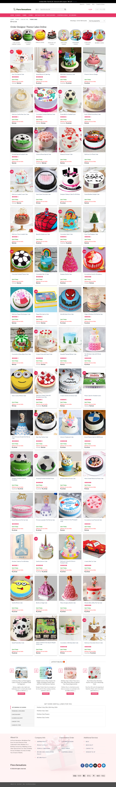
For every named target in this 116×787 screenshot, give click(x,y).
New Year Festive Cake (42, 437)
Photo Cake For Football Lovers (92, 395)
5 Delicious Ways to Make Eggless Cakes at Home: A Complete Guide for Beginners (21, 682)
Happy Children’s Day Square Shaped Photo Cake (46, 643)
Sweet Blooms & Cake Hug (43, 74)
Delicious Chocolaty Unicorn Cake (93, 642)
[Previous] (10, 683)
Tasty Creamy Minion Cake (19, 395)
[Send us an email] (95, 765)
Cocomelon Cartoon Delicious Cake (45, 114)
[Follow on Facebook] (82, 765)
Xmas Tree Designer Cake (91, 234)
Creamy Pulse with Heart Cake (44, 354)
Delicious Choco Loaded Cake (20, 234)
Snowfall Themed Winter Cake (68, 354)
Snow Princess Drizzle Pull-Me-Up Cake (21, 437)
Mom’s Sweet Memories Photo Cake (93, 478)
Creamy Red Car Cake (90, 561)
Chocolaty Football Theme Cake (20, 274)
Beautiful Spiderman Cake (43, 234)
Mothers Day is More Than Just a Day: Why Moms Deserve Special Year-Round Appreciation (70, 682)
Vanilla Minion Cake (17, 603)
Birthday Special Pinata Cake (67, 478)
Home (12, 15)
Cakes (24, 15)
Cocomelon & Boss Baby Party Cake (21, 354)
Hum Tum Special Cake (18, 74)
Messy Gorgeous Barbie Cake (68, 603)
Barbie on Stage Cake (41, 603)
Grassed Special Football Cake (20, 154)
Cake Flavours (50, 15)
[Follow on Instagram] (87, 765)
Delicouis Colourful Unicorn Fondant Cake (67, 562)
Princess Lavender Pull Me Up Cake (45, 520)
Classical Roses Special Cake (43, 154)
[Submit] (65, 9)
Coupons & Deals (100, 4)
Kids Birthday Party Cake (67, 314)
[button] (100, 9)
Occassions (72, 15)
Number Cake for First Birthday (20, 561)
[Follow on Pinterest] (99, 765)
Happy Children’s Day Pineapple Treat (68, 520)
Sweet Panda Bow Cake (18, 642)
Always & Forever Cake (66, 154)
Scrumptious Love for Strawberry (93, 274)
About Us (82, 4)
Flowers (17, 15)
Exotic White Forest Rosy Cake (92, 114)
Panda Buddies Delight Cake (91, 194)
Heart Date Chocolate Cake (43, 194)
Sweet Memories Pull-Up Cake (20, 520)
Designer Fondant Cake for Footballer (19, 479)
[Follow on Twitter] (91, 765)
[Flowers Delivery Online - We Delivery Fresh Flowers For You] (21, 9)
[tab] (22, 707)
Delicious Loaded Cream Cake (20, 194)
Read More (21, 693)
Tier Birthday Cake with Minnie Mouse (92, 354)
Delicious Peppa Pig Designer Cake (21, 314)
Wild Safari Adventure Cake (67, 74)
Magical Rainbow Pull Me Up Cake (93, 314)
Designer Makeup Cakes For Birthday (70, 194)
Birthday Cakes (40, 15)
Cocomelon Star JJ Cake (42, 274)
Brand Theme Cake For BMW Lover (93, 437)
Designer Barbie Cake (66, 274)
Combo (31, 15)
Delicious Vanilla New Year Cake (20, 114)
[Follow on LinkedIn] (104, 765)
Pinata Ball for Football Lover (68, 114)
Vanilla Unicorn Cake (41, 561)
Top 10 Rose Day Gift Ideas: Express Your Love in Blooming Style (94, 682)
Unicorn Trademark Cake (66, 437)
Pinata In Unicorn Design (91, 74)
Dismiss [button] (74, 1)
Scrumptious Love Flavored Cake (93, 520)
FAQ (93, 4)
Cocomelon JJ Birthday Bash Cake (69, 642)
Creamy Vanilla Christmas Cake (68, 395)
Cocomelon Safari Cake (66, 234)
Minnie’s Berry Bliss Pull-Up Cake (93, 603)
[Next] (106, 683)
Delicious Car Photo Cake (91, 154)
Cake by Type (24, 19)
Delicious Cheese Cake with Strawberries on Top (43, 396)
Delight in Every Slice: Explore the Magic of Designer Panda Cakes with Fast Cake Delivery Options (45, 682)
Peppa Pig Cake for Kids (42, 314)
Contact (88, 4)
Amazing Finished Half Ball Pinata (45, 478)
